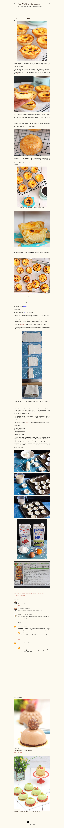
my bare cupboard (29, 3)
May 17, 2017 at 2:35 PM (26, 626)
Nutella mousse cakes (23, 750)
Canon (21, 593)
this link (22, 324)
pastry (43, 593)
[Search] (49, 3)
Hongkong (39, 593)
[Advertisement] (32, 685)
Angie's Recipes (21, 601)
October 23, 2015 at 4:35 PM (30, 601)
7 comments (19, 752)
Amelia (19, 614)
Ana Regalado (25, 632)
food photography (29, 593)
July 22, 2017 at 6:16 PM (30, 642)
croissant (18, 73)
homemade (35, 593)
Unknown (20, 626)
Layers (27, 422)
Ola (18, 608)
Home (19, 10)
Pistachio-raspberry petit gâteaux (28, 812)
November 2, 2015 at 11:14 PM (26, 614)
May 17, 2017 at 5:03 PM (32, 632)
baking (18, 593)
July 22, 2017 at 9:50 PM (32, 647)
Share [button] (15, 591)
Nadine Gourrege (21, 642)
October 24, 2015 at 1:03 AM (25, 608)
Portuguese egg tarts (18, 595)
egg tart (23, 593)
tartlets (23, 595)
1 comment (19, 814)
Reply (19, 605)
